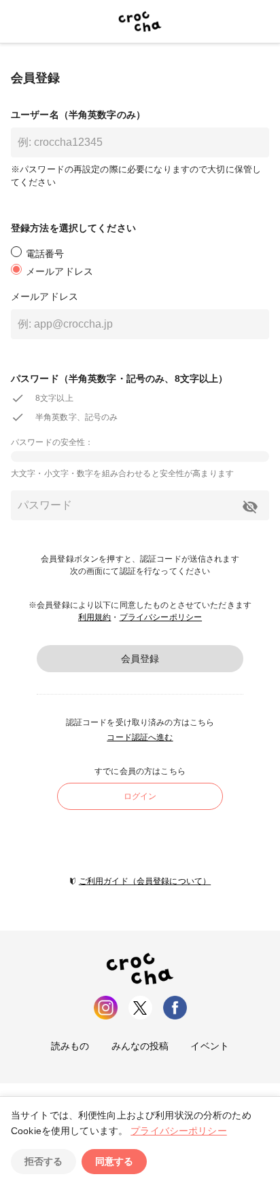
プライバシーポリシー (161, 617)
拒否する (43, 1161)
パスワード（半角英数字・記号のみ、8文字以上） (119, 378)
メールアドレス (44, 296)
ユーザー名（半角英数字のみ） (78, 114)
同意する (114, 1161)
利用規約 (94, 617)
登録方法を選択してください (73, 227)
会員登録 (140, 658)
